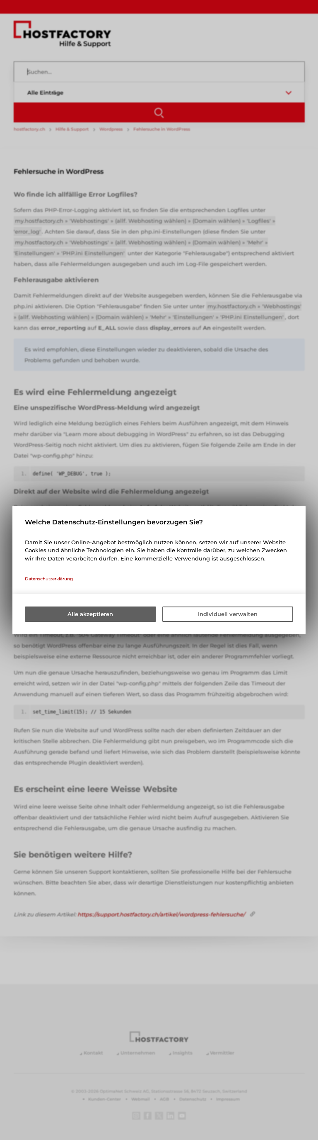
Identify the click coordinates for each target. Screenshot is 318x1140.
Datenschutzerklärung (49, 579)
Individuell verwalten (228, 614)
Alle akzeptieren (90, 614)
